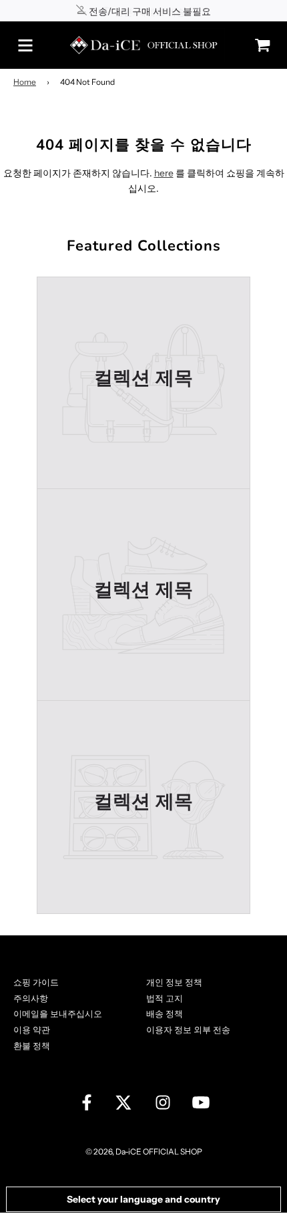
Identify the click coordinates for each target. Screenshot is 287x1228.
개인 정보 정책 (174, 982)
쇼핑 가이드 (36, 982)
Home (24, 82)
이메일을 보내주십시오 (57, 1013)
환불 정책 (31, 1045)
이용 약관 (31, 1029)
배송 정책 (164, 1013)
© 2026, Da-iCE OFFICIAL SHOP (143, 1151)
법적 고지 (164, 998)
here (164, 173)
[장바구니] (259, 45)
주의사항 (30, 998)
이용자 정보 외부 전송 (188, 1029)
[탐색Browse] (25, 45)
